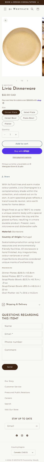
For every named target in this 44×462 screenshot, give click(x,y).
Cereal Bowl (11, 118)
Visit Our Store (11, 409)
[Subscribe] (36, 426)
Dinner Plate (11, 112)
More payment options (22, 157)
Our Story (9, 381)
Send (10, 367)
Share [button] (7, 176)
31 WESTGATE (17, 460)
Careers (8, 398)
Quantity (6, 129)
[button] (5, 9)
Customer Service (13, 387)
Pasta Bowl (28, 118)
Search (8, 404)
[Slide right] (27, 80)
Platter (8, 124)
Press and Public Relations (17, 392)
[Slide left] (16, 80)
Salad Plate (29, 112)
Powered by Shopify (31, 460)
